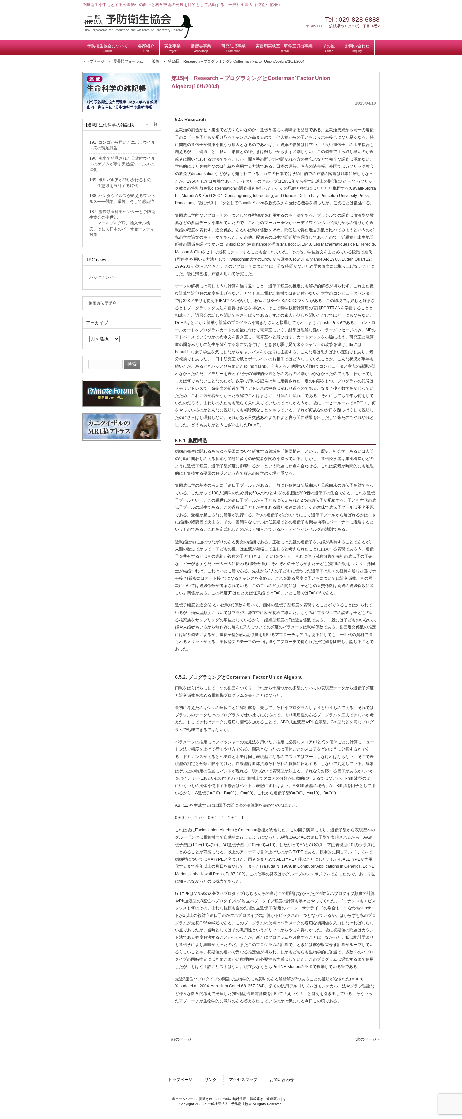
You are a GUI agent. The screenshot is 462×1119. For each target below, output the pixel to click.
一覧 (153, 124)
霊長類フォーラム (128, 61)
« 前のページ (179, 1039)
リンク (211, 1079)
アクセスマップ (243, 1079)
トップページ (93, 61)
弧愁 (155, 61)
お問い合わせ (282, 1079)
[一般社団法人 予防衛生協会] (138, 36)
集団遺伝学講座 (102, 303)
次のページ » (368, 1039)
